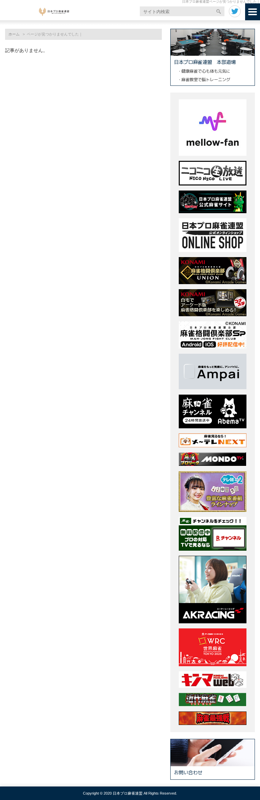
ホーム (14, 34)
